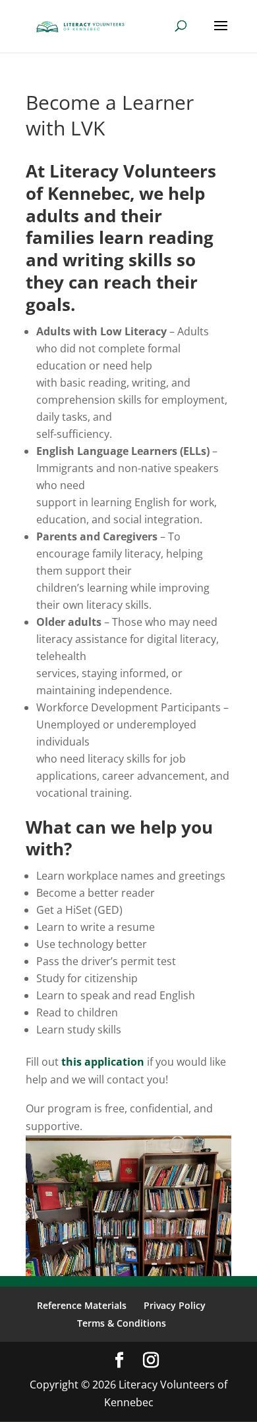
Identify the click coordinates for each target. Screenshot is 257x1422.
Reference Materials (82, 1305)
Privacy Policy (175, 1305)
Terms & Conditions (121, 1323)
